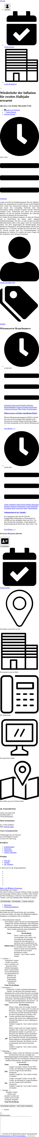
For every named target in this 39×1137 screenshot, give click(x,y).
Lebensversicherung (10, 409)
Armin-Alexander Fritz (7, 283)
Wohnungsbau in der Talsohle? (15, 512)
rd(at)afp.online (9, 827)
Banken (24, 405)
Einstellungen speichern (8, 1106)
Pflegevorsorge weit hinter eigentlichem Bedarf (20, 413)
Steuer (25, 508)
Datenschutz (8, 850)
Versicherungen (32, 409)
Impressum (7, 849)
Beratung (30, 405)
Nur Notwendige (5, 901)
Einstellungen (16, 901)
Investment (7, 508)
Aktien (6, 504)
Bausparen (35, 504)
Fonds (28, 506)
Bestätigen (31, 1136)
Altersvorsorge (16, 405)
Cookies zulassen (28, 901)
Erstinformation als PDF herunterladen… (13, 1136)
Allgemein (3, 199)
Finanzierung (21, 506)
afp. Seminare (8, 864)
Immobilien (34, 506)
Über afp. (7, 861)
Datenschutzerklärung (11, 907)
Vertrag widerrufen (10, 852)
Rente (24, 409)
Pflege (20, 409)
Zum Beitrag (9, 428)
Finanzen (19, 407)
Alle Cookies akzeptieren (24, 1106)
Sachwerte (19, 508)
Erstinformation (9, 847)
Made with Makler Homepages (11, 888)
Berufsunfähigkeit (10, 407)
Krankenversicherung (30, 407)
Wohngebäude (32, 508)
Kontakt (6, 862)
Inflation (3, 324)
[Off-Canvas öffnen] (1, 88)
